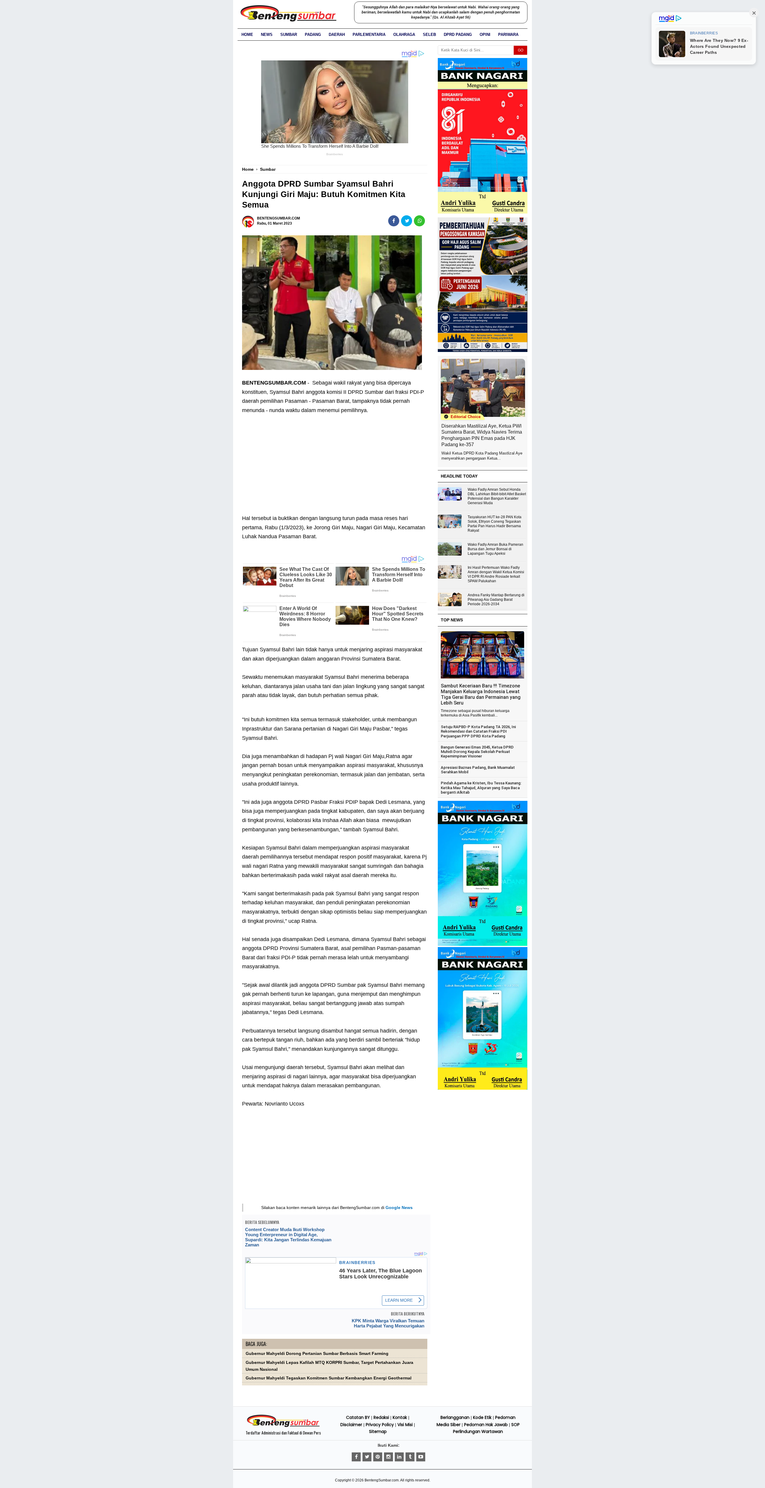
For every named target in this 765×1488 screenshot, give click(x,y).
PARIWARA (508, 34)
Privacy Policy (380, 1425)
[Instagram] (388, 1456)
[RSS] (420, 1456)
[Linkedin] (399, 1456)
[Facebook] (356, 1456)
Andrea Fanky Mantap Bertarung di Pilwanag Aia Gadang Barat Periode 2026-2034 (496, 599)
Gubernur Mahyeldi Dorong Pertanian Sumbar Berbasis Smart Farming (317, 1353)
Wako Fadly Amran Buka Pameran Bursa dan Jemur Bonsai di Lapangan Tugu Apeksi (495, 549)
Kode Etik (482, 1417)
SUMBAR (288, 34)
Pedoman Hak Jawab (486, 1425)
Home (247, 34)
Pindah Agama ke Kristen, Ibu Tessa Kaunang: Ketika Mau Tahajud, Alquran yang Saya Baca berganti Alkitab (481, 788)
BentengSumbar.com (382, 1480)
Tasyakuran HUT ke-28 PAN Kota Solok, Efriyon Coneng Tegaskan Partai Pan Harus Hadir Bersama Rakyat (494, 524)
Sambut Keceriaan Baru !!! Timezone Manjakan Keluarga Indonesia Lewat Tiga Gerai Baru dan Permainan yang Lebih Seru (481, 694)
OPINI (485, 34)
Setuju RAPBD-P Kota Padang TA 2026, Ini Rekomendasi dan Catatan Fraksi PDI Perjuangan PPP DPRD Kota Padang (478, 731)
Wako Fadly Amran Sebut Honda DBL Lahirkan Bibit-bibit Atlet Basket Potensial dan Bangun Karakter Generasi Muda (497, 496)
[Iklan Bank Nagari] (482, 945)
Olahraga (404, 34)
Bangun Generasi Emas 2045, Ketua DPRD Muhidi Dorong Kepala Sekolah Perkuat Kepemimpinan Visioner (477, 752)
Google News (399, 1207)
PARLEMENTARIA (369, 34)
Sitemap (378, 1431)
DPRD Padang (458, 34)
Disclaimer (351, 1425)
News (267, 34)
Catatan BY (358, 1417)
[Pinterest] (377, 1456)
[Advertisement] (334, 459)
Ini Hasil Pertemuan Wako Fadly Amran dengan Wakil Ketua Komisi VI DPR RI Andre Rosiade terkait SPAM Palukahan (496, 574)
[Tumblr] (410, 1456)
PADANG (313, 34)
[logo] (283, 1426)
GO (520, 50)
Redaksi (381, 1417)
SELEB (429, 34)
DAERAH (337, 34)
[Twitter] (366, 1456)
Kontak (400, 1417)
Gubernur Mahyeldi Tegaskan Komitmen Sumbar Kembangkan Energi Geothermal (328, 1378)
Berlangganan (454, 1417)
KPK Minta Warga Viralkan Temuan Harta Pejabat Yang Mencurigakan (388, 1323)
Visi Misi (405, 1425)
